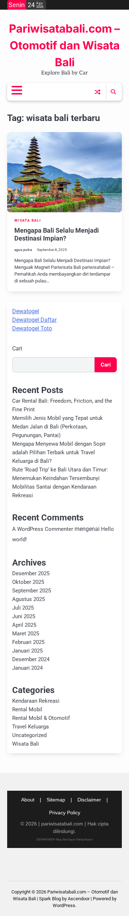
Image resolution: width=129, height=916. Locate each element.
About (27, 800)
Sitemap (56, 800)
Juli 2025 (23, 608)
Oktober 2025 (28, 582)
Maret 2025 (25, 633)
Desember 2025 (30, 573)
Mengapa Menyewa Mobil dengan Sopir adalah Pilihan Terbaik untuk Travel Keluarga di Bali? (59, 452)
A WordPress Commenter (42, 529)
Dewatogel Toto (32, 328)
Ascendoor (79, 898)
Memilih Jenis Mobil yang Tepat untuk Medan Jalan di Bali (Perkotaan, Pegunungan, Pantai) (57, 426)
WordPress (64, 905)
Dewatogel (25, 311)
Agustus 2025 (28, 599)
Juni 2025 (23, 616)
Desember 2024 (30, 659)
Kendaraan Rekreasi (35, 701)
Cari (17, 348)
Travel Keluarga (30, 726)
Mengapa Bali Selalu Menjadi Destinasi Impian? (56, 234)
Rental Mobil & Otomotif (41, 718)
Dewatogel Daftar (34, 319)
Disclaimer (89, 800)
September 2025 (31, 590)
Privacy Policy (64, 812)
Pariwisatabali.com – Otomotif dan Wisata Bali (64, 45)
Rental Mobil (27, 709)
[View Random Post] (97, 92)
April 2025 (24, 625)
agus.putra (23, 250)
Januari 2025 (27, 651)
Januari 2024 (27, 668)
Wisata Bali (27, 220)
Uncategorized (29, 735)
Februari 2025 (28, 642)
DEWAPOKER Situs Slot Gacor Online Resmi (65, 839)
